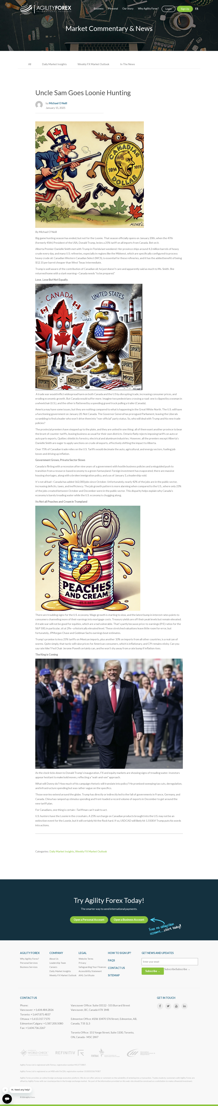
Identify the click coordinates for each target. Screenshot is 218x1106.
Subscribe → (152, 971)
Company (56, 953)
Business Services (29, 967)
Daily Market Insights (54, 64)
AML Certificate (86, 975)
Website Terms (86, 958)
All (29, 64)
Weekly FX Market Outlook (93, 64)
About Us (53, 958)
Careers (53, 967)
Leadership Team (57, 963)
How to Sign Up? (119, 953)
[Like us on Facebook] (160, 1006)
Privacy (82, 963)
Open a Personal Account (89, 919)
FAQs (111, 960)
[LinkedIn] (184, 1006)
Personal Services (29, 963)
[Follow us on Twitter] (168, 1006)
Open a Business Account (129, 919)
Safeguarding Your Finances (92, 967)
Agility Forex (30, 953)
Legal (83, 953)
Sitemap (114, 975)
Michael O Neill (58, 103)
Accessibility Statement (90, 971)
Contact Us (116, 968)
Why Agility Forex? (29, 958)
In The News (127, 64)
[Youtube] (176, 1006)
